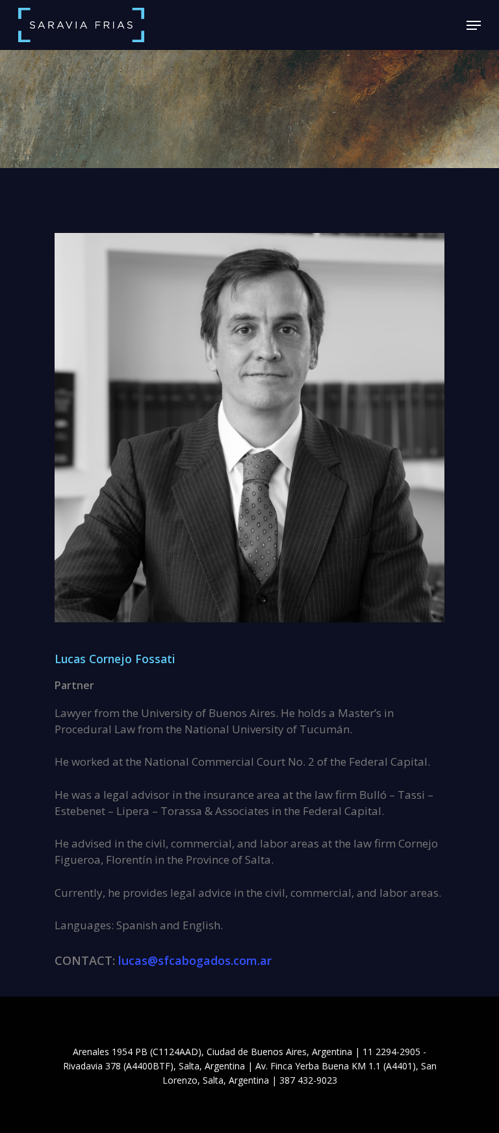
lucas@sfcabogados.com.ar (195, 960)
